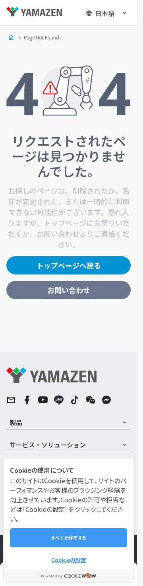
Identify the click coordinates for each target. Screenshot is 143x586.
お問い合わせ (68, 290)
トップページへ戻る (69, 265)
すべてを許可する (69, 537)
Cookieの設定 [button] (68, 560)
